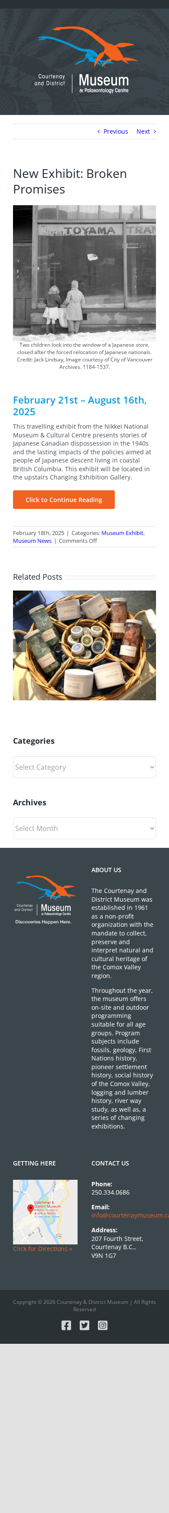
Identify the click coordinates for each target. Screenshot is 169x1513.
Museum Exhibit (122, 533)
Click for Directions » (42, 1248)
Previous (116, 131)
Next (143, 131)
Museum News (32, 541)
